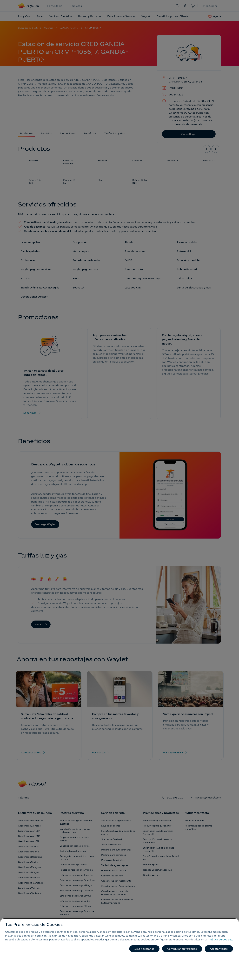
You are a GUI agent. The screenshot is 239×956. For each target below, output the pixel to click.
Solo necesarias (144, 948)
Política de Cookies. (221, 939)
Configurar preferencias (182, 948)
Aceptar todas (219, 948)
